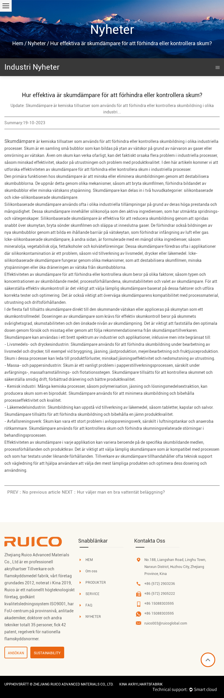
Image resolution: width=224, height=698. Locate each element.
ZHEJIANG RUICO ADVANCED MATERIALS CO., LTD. (73, 684)
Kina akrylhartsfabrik (141, 684)
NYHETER (93, 617)
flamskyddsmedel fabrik (26, 576)
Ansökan (16, 653)
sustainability (47, 653)
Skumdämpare (20, 141)
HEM (89, 560)
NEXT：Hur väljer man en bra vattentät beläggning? (113, 492)
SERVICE (92, 594)
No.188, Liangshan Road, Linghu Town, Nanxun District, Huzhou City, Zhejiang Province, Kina (175, 567)
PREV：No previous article (33, 492)
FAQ (88, 605)
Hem (17, 43)
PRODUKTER (95, 583)
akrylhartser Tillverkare (25, 569)
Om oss (91, 571)
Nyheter (37, 43)
